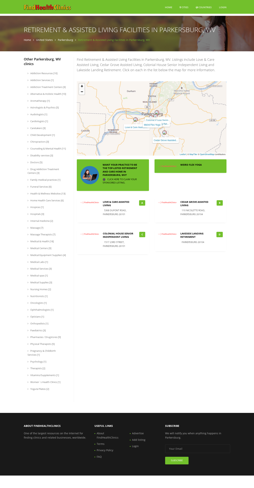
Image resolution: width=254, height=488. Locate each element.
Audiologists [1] (38, 114)
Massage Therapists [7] (42, 234)
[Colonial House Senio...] (157, 112)
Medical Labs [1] (39, 262)
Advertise (138, 433)
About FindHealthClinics (107, 435)
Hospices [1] (37, 207)
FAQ (99, 456)
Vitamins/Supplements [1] (44, 375)
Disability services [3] (41, 155)
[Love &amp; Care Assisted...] (135, 119)
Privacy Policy (105, 450)
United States (44, 40)
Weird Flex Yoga (152, 124)
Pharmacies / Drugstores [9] (45, 337)
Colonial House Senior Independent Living (118, 235)
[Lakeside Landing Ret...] (155, 116)
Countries (205, 7)
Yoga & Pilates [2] (39, 389)
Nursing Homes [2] (40, 289)
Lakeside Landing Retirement (191, 235)
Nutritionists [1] (39, 296)
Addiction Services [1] (42, 80)
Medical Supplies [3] (41, 282)
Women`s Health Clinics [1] (45, 382)
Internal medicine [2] (41, 221)
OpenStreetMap (207, 154)
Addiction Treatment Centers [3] (48, 87)
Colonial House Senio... (158, 120)
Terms (101, 444)
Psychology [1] (38, 361)
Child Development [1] (42, 135)
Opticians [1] (37, 316)
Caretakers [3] (38, 128)
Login (222, 7)
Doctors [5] (36, 162)
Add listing (138, 440)
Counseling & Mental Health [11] (48, 148)
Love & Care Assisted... (136, 127)
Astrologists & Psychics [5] (44, 107)
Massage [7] (36, 227)
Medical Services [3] (41, 268)
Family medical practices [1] (45, 179)
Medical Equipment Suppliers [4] (48, 255)
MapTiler (193, 154)
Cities (184, 7)
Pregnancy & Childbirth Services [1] (42, 352)
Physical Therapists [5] (42, 344)
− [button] (82, 91)
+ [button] (82, 86)
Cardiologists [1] (39, 121)
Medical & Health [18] (42, 241)
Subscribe (177, 460)
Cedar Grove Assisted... (166, 140)
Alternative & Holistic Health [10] (48, 94)
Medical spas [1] (39, 275)
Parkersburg (65, 40)
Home (168, 7)
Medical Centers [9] (40, 248)
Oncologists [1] (38, 303)
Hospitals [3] (37, 214)
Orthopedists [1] (39, 323)
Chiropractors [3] (39, 141)
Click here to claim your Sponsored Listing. (120, 181)
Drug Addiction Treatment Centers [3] (43, 171)
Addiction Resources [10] (43, 73)
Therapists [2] (37, 368)
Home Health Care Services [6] (47, 200)
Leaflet (183, 154)
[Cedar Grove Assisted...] (164, 132)
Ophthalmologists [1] (42, 309)
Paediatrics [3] (38, 330)
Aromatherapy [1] (40, 100)
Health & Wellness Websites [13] (47, 193)
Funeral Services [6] (41, 186)
